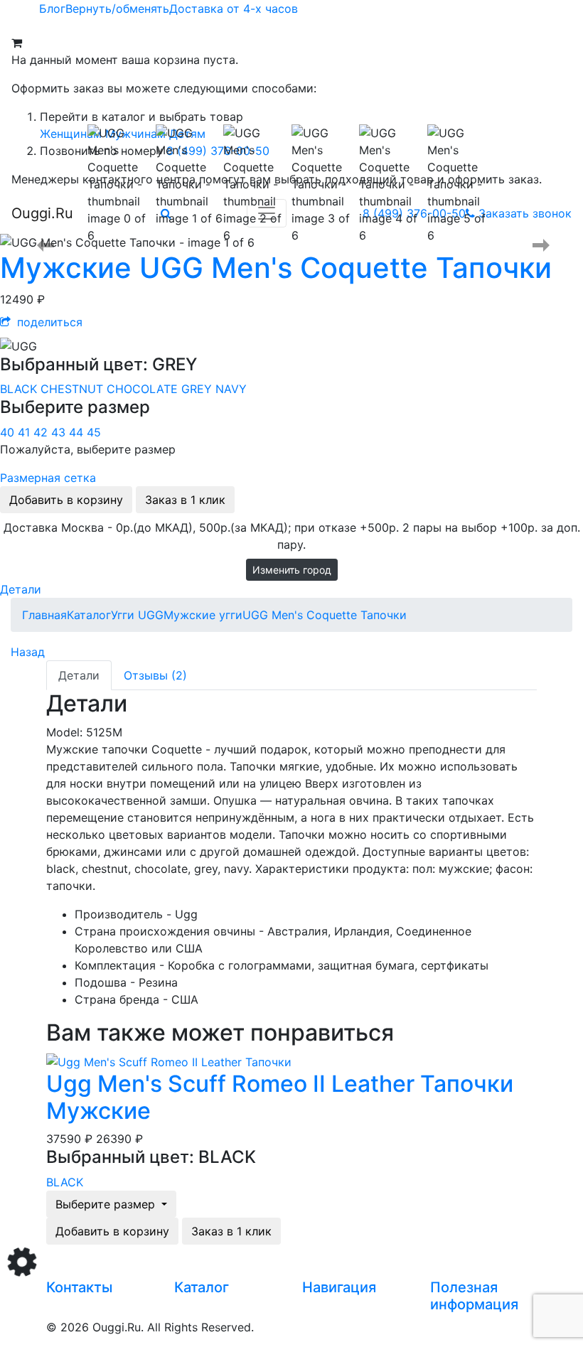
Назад (28, 652)
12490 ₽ (22, 299)
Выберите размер (107, 1204)
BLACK (20, 389)
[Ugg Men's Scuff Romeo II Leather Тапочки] (169, 1060)
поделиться (48, 322)
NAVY (231, 389)
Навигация (339, 1287)
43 (60, 432)
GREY (198, 389)
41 (25, 432)
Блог (52, 8)
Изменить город (291, 570)
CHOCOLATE (144, 389)
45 (94, 432)
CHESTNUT (74, 389)
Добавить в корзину (66, 500)
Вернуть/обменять (117, 8)
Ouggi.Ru (42, 213)
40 (9, 432)
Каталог (201, 1287)
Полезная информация (474, 1296)
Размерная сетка (48, 478)
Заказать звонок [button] (525, 213)
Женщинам (71, 134)
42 (42, 432)
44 (78, 432)
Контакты (79, 1287)
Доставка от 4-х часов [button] (233, 8)
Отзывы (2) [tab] (155, 675)
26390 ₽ (119, 1139)
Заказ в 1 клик (185, 500)
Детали (20, 589)
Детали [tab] (79, 675)
